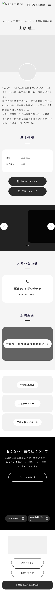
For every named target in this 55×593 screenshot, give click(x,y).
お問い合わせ (27, 572)
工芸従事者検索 (43, 21)
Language (38, 4)
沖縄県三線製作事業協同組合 (28, 344)
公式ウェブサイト (27, 181)
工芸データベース (22, 21)
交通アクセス (16, 518)
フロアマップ (27, 562)
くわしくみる (27, 477)
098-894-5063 (27, 294)
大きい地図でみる (39, 518)
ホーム (6, 21)
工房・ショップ (27, 191)
